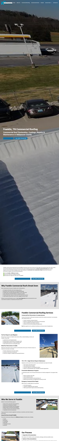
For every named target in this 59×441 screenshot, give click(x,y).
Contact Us (55, 2)
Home (14, 2)
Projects (42, 2)
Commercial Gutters (35, 2)
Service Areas (48, 2)
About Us (18, 2)
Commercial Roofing (26, 2)
